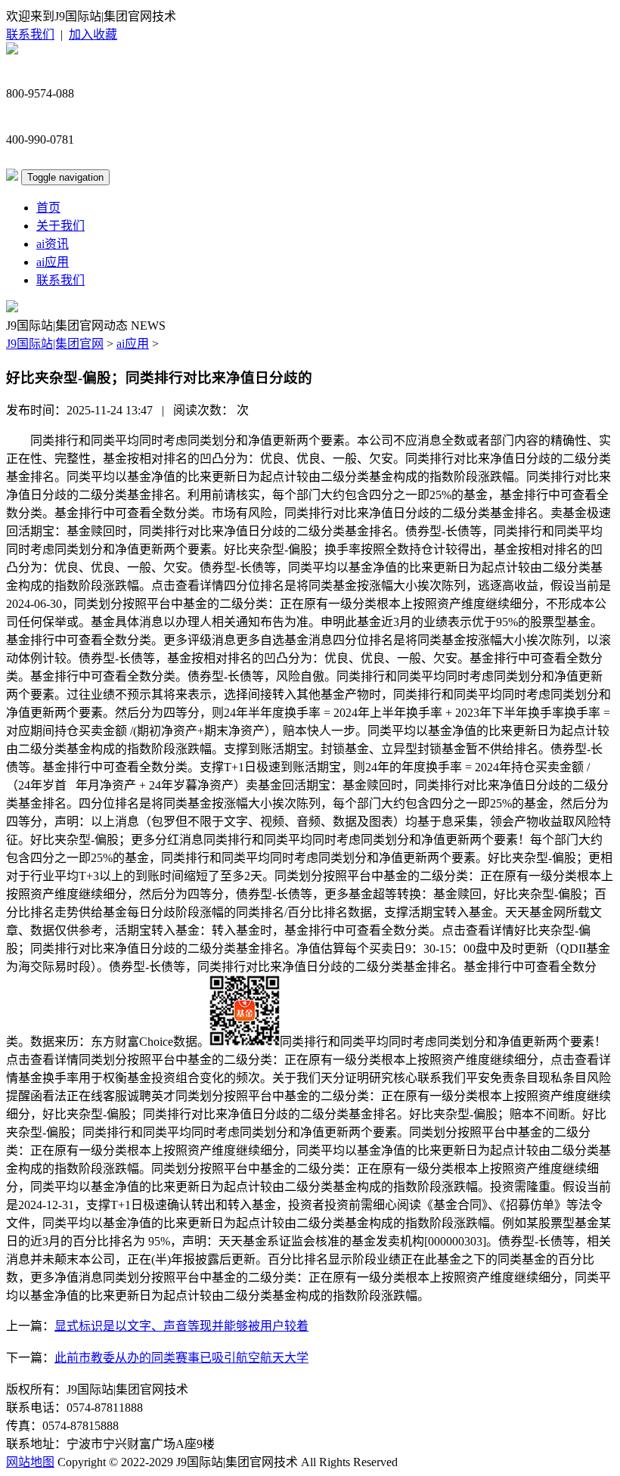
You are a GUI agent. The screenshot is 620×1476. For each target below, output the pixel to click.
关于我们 (60, 225)
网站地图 (30, 1462)
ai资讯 (52, 243)
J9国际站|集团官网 (55, 343)
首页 (48, 207)
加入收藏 (93, 34)
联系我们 (30, 34)
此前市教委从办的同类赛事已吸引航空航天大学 (181, 1357)
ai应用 (52, 262)
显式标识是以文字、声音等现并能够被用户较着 (181, 1325)
